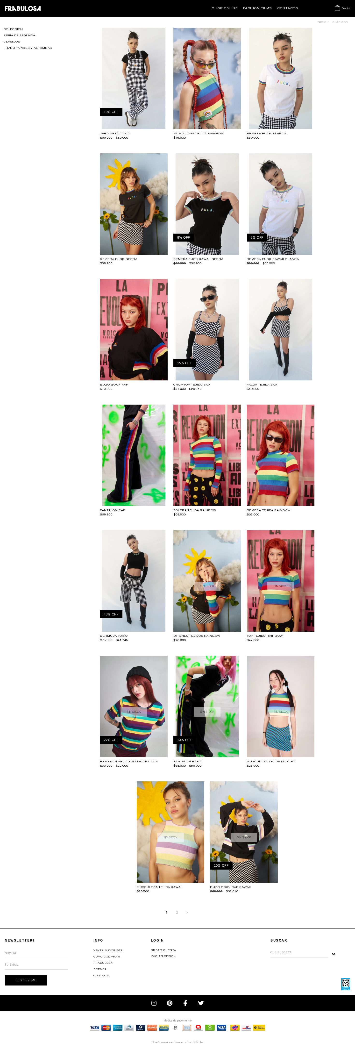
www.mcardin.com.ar (173, 1042)
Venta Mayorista (108, 950)
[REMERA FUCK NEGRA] (134, 253)
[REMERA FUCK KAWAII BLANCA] (280, 253)
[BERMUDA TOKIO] (134, 630)
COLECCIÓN (13, 29)
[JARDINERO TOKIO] (134, 128)
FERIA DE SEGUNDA (19, 35)
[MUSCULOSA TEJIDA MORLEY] (280, 756)
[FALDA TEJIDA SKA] (280, 379)
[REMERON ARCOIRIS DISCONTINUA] (134, 756)
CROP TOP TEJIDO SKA (191, 384)
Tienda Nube (195, 1042)
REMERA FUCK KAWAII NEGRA (198, 259)
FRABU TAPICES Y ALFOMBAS (28, 48)
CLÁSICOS (12, 41)
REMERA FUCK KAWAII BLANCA (273, 259)
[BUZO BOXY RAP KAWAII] (244, 881)
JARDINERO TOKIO (115, 133)
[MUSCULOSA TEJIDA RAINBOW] (207, 128)
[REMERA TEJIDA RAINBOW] (280, 504)
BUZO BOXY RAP (114, 384)
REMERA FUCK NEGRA (118, 259)
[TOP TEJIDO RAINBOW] (280, 630)
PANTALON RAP (112, 510)
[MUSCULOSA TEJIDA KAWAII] (170, 881)
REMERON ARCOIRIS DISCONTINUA (129, 761)
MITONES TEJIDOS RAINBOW (196, 636)
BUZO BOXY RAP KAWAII (230, 887)
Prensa (100, 969)
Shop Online (225, 8)
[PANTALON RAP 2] (207, 756)
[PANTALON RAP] (134, 504)
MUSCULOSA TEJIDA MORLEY (271, 761)
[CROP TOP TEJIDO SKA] (207, 379)
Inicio (322, 22)
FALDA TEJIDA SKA (262, 384)
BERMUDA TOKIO (114, 636)
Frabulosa (103, 963)
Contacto (287, 8)
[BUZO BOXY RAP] (134, 379)
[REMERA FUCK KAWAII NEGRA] (207, 253)
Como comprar (106, 957)
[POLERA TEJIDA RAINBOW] (207, 504)
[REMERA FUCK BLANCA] (280, 128)
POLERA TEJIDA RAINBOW (194, 510)
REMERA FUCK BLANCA (266, 133)
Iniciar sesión (163, 956)
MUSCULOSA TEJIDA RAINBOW (198, 133)
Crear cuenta (163, 950)
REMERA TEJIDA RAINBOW (269, 510)
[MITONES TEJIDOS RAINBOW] (207, 630)
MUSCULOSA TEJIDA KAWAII (160, 887)
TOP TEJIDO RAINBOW (265, 636)
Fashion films (257, 8)
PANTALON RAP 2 (187, 761)
